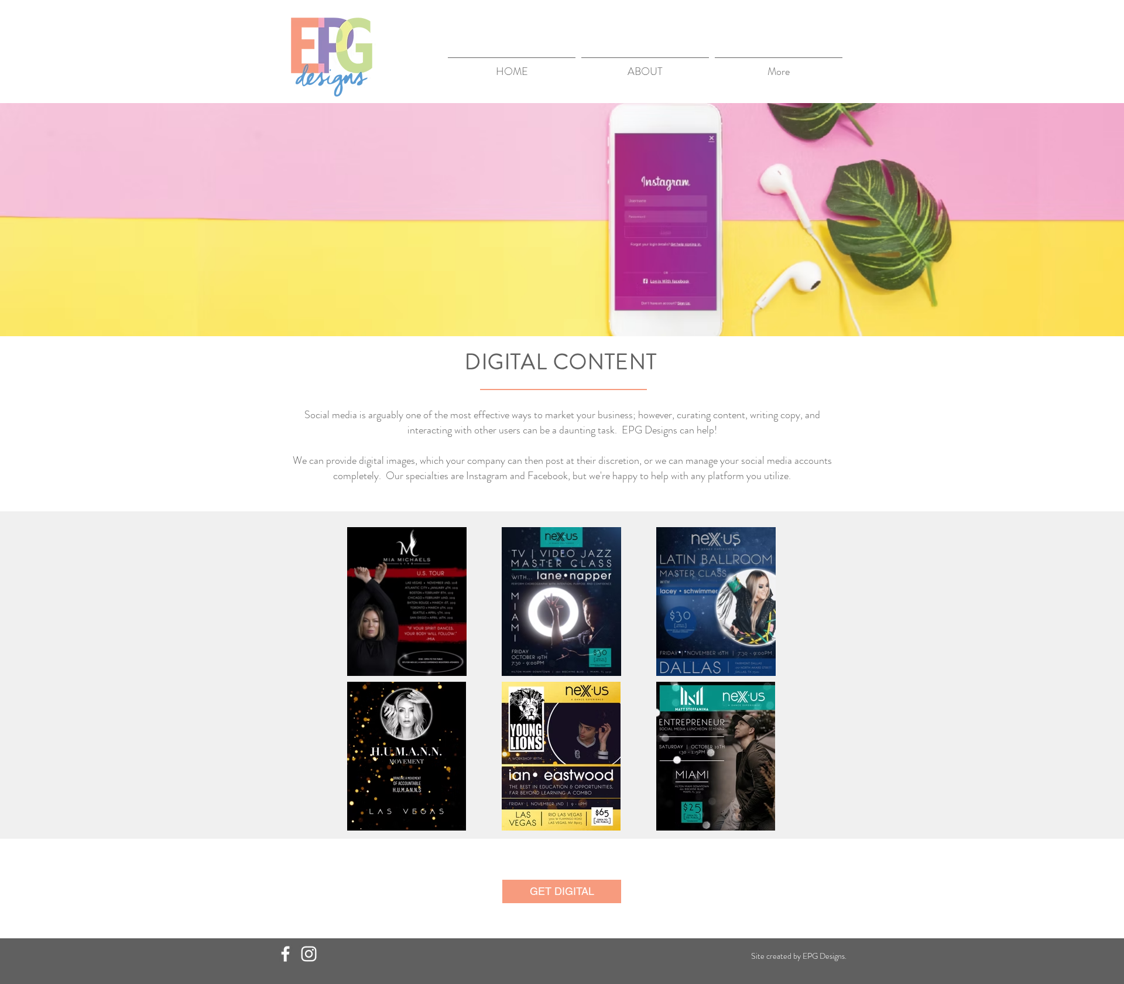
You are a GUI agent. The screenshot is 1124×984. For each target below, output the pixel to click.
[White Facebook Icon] (285, 954)
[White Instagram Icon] (309, 954)
